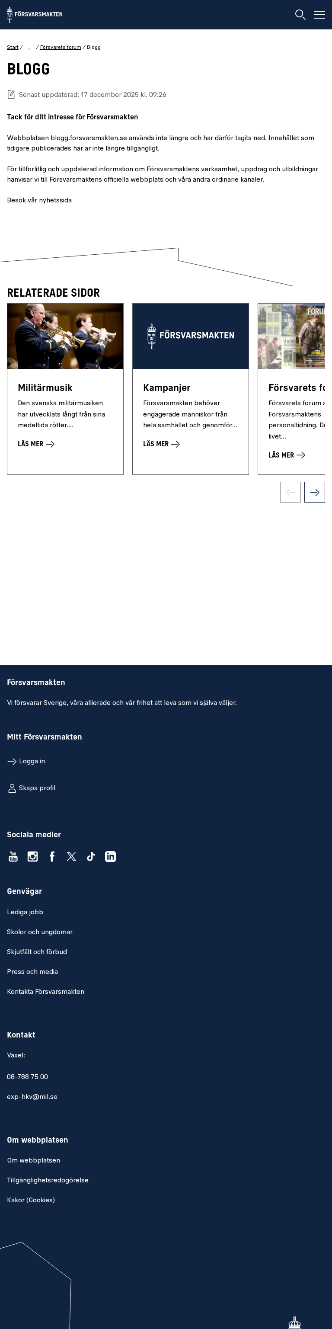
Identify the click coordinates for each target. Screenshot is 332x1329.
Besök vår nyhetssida (39, 200)
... (30, 47)
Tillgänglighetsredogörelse (48, 1180)
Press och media (32, 972)
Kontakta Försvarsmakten (45, 992)
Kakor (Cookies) (31, 1200)
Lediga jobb (25, 912)
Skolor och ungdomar (40, 932)
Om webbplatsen (33, 1160)
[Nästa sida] (314, 492)
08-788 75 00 (27, 1077)
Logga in (32, 761)
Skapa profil (37, 788)
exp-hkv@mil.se (32, 1097)
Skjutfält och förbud (37, 952)
